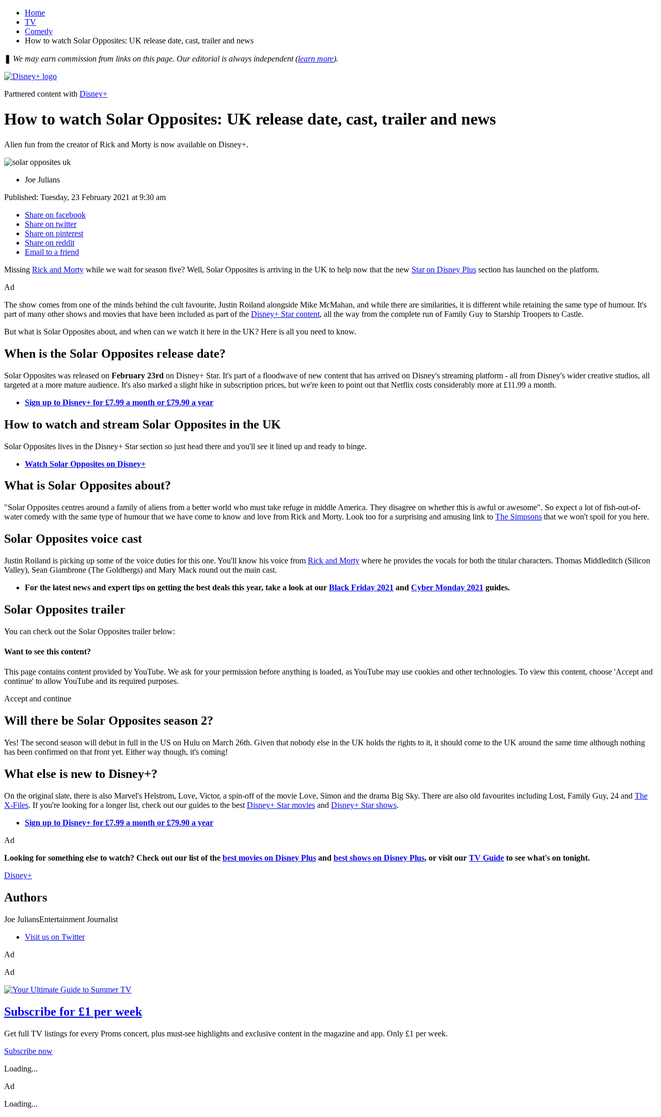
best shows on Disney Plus (379, 857)
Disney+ (93, 93)
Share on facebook (55, 214)
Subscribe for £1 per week (73, 1011)
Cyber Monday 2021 (447, 587)
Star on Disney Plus (444, 269)
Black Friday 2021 (361, 587)
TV (30, 22)
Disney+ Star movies (281, 805)
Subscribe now (28, 1051)
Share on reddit (49, 242)
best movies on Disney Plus (269, 857)
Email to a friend (52, 252)
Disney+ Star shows (364, 805)
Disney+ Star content (285, 314)
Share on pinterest (54, 233)
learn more (316, 58)
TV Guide (486, 857)
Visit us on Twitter (55, 936)
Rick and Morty (58, 269)
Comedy (39, 31)
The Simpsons (518, 516)
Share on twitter (50, 224)
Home (35, 12)
